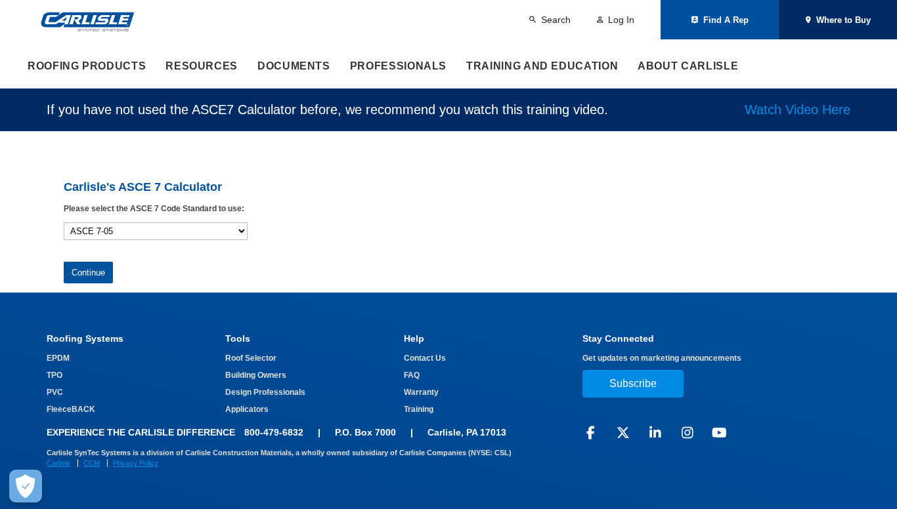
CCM (91, 463)
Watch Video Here (797, 109)
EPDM (58, 358)
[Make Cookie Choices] (25, 486)
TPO (54, 375)
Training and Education (542, 65)
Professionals (398, 65)
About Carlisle (688, 65)
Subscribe (633, 383)
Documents (293, 65)
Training (418, 409)
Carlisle (58, 463)
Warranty (421, 392)
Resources (201, 65)
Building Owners (255, 375)
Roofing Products (87, 65)
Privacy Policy (135, 463)
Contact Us (425, 358)
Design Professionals (265, 392)
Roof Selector (250, 358)
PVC (55, 392)
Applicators (247, 409)
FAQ (412, 375)
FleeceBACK (71, 409)
